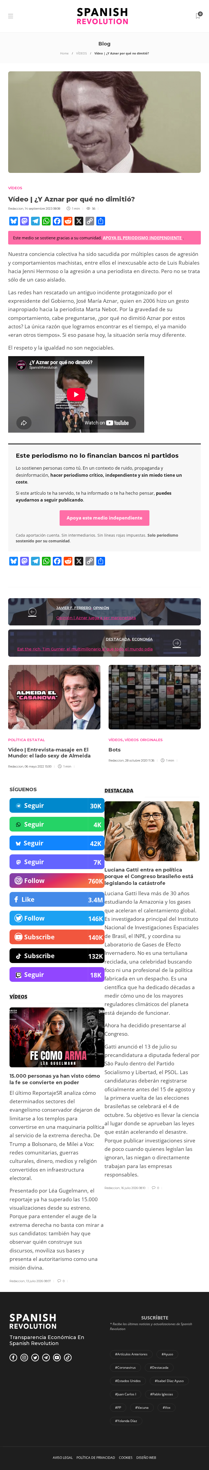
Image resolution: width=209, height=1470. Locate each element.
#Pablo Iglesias (161, 1394)
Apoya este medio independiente (104, 518)
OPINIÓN (101, 608)
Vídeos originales (144, 740)
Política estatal (26, 740)
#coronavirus (125, 1367)
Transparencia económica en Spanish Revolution (47, 1340)
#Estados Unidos (128, 1381)
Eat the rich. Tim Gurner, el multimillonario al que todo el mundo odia (85, 649)
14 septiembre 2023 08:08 (42, 208)
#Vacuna (142, 1407)
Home (64, 53)
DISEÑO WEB (146, 1457)
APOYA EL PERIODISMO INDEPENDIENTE (143, 237)
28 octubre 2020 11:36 (139, 760)
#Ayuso (167, 1354)
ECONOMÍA (142, 639)
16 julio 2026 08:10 (133, 1188)
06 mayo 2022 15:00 (38, 766)
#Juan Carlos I (125, 1394)
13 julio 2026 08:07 (38, 1281)
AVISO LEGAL (63, 1457)
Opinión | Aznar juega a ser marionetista (96, 617)
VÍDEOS (81, 53)
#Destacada (159, 1367)
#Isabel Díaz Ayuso (169, 1381)
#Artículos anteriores (131, 1354)
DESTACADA (118, 639)
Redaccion (15, 208)
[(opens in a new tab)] (155, 697)
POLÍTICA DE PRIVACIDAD (95, 1457)
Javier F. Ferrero (73, 608)
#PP (118, 1407)
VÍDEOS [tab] (18, 996)
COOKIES (126, 1457)
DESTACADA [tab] (118, 790)
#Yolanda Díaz (126, 1421)
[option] (54, 716)
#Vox (166, 1407)
